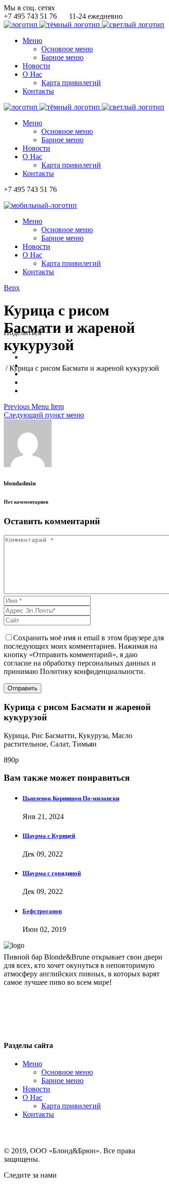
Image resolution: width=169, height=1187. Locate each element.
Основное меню (67, 1072)
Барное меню (62, 1080)
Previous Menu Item (34, 406)
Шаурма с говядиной (52, 873)
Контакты (38, 1114)
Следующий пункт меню (44, 415)
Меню (32, 1064)
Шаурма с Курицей (49, 835)
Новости (36, 1089)
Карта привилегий (71, 1106)
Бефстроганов (42, 911)
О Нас (32, 1097)
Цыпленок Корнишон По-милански (71, 798)
